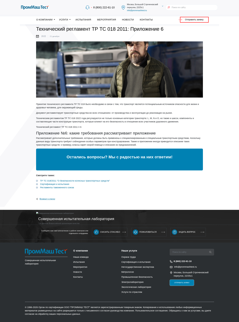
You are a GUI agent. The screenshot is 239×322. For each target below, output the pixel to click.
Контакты (146, 19)
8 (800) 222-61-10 (104, 7)
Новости (128, 19)
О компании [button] (44, 19)
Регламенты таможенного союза (57, 187)
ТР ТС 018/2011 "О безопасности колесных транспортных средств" (75, 181)
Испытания (83, 19)
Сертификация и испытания (54, 184)
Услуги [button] (64, 19)
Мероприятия (106, 19)
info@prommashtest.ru (137, 10)
